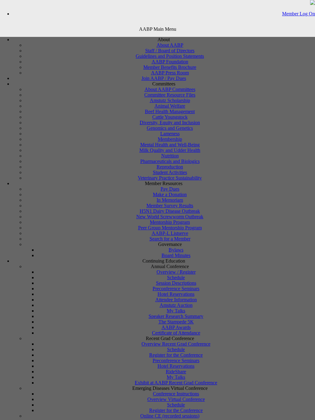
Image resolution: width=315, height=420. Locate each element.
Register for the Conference (176, 355)
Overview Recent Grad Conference (176, 344)
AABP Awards (176, 327)
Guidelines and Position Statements (170, 56)
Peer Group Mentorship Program (170, 227)
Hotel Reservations (176, 294)
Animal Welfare (169, 106)
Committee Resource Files (169, 94)
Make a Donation (170, 194)
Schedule (176, 277)
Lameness (170, 133)
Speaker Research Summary (176, 316)
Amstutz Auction (176, 305)
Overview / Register (176, 272)
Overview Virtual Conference (176, 399)
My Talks (176, 310)
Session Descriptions (176, 283)
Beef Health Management (170, 111)
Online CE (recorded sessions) (169, 415)
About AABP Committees (170, 89)
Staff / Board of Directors (169, 50)
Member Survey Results (169, 205)
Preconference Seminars (176, 288)
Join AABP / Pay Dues (164, 78)
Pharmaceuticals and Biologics (170, 161)
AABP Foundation (170, 61)
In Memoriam (170, 200)
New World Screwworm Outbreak (169, 216)
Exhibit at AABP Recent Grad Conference (176, 382)
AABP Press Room (170, 72)
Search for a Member (170, 238)
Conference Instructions (176, 393)
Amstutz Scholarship (170, 100)
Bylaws (176, 249)
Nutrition (170, 155)
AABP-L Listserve (170, 233)
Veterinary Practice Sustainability (170, 177)
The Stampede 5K (176, 321)
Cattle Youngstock (170, 117)
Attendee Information (176, 299)
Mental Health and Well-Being (170, 144)
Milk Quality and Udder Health (169, 150)
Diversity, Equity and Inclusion (170, 122)
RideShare (176, 371)
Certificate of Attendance (176, 332)
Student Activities (170, 172)
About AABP (170, 45)
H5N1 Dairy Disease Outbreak (170, 211)
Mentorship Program (170, 222)
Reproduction (170, 166)
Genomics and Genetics (170, 128)
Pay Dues (170, 189)
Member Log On (298, 13)
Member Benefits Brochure (169, 67)
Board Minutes (175, 255)
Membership (170, 139)
